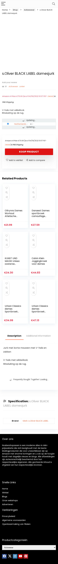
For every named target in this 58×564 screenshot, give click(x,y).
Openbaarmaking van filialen (16, 524)
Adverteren (7, 504)
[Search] (53, 4)
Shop (15, 10)
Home (5, 10)
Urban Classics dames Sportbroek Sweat (40, 310)
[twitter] (9, 556)
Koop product (29, 151)
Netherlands (20, 123)
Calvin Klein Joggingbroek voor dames (39, 261)
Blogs (4, 496)
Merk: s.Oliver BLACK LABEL (35, 420)
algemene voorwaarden (14, 520)
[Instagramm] (15, 556)
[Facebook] (4, 556)
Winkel (5, 492)
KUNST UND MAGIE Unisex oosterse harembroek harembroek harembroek (12, 265)
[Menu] (3, 4)
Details (50, 96)
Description (14, 335)
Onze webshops (10, 500)
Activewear (29, 10)
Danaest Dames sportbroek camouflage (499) (41, 215)
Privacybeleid (8, 516)
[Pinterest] (26, 556)
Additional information (38, 335)
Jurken (22, 86)
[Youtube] (20, 556)
